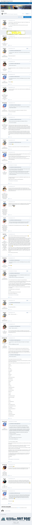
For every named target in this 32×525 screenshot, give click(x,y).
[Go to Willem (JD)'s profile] (4, 39)
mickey (4, 186)
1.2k (4, 485)
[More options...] (30, 20)
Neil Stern (4, 234)
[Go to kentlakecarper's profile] (4, 340)
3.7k (5, 345)
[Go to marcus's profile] (4, 481)
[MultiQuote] (8, 29)
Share (23, 13)
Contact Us (14, 522)
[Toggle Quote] (9, 50)
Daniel (4, 61)
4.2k (5, 471)
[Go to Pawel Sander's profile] (4, 77)
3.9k (5, 193)
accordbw (4, 87)
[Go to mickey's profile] (4, 189)
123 (4, 208)
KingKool (5, 13)
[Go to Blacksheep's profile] (4, 261)
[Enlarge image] (11, 265)
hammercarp (4, 464)
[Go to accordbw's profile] (4, 90)
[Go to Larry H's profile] (4, 204)
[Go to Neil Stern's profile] (4, 237)
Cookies (18, 522)
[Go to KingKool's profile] (2, 14)
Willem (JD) (4, 36)
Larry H (4, 201)
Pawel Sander (4, 74)
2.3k (5, 27)
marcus (4, 478)
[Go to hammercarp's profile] (4, 467)
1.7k (4, 94)
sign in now (18, 507)
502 (4, 81)
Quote (11, 45)
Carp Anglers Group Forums (7, 1)
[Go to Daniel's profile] (4, 64)
